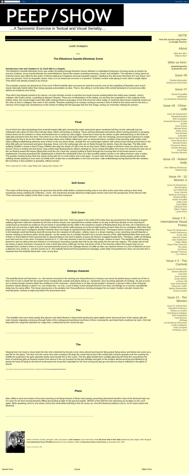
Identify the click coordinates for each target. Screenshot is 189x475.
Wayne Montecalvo (178, 288)
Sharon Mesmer (179, 271)
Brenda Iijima (181, 187)
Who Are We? (180, 53)
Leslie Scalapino (179, 325)
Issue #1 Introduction (177, 306)
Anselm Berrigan (179, 148)
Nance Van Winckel (177, 138)
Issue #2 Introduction (177, 269)
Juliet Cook (181, 202)
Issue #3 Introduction (177, 230)
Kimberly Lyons (179, 330)
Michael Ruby (180, 128)
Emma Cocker (180, 291)
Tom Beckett (181, 133)
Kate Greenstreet (179, 283)
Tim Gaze (182, 247)
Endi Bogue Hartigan (177, 313)
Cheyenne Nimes (179, 145)
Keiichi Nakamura (178, 232)
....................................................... (38, 38)
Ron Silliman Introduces (176, 167)
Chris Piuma (181, 126)
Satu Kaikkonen (179, 240)
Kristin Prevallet (179, 199)
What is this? (181, 56)
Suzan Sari (182, 235)
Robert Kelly (181, 170)
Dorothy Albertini (179, 152)
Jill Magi (183, 320)
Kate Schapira (180, 327)
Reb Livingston (180, 119)
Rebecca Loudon (179, 310)
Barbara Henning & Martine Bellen (178, 196)
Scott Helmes (180, 279)
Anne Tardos (181, 276)
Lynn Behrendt (180, 190)
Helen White (181, 242)
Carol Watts (181, 204)
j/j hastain (182, 136)
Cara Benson (180, 318)
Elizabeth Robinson (178, 308)
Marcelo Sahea (180, 237)
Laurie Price (181, 211)
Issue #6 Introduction (177, 114)
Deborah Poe (180, 207)
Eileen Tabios (180, 209)
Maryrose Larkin (179, 286)
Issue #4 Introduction (177, 185)
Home (77, 469)
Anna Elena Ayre (179, 140)
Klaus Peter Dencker (177, 244)
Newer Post (7, 469)
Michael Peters (180, 143)
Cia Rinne (182, 249)
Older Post (147, 469)
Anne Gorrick (181, 192)
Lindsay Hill (181, 281)
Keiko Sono (181, 131)
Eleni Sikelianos (179, 315)
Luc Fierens (181, 254)
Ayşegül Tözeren (179, 252)
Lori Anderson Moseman (175, 99)
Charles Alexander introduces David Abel (176, 81)
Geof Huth (182, 150)
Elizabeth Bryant (179, 116)
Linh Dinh (182, 274)
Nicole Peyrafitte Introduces (179, 95)
